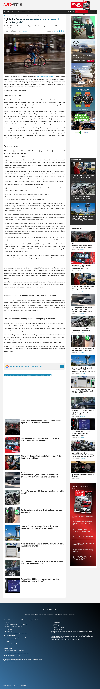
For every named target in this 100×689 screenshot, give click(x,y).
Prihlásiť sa (93, 11)
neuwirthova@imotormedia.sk (22, 653)
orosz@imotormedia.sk (17, 626)
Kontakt (37, 11)
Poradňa (36, 375)
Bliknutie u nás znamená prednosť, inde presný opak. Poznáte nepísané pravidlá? (41, 422)
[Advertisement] (34, 400)
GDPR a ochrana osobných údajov (12, 655)
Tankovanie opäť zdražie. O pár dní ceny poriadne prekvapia (83, 349)
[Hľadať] (5, 11)
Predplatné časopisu (82, 11)
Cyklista (12, 375)
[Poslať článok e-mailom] (64, 31)
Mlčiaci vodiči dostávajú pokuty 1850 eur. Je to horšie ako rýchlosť (83, 177)
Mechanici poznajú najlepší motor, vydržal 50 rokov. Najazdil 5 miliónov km (40, 439)
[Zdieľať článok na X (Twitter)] (57, 31)
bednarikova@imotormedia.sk (20, 624)
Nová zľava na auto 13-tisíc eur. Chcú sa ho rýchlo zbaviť (83, 197)
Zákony (49, 375)
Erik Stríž (23, 375)
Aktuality (14, 11)
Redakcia (25, 31)
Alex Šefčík (82, 181)
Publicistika (42, 375)
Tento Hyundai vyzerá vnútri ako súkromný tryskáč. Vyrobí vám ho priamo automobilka (39, 476)
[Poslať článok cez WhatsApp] (61, 31)
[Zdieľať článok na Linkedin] (59, 31)
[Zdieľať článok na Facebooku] (55, 31)
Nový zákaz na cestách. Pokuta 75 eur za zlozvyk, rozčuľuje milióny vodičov (42, 562)
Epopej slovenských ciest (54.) (46, 76)
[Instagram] (73, 11)
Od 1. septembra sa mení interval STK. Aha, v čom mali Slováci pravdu (82, 391)
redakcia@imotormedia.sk (20, 633)
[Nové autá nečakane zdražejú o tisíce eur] (83, 472)
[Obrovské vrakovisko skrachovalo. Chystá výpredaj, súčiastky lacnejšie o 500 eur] (83, 450)
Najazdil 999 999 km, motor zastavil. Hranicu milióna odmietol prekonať (40, 580)
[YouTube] (70, 11)
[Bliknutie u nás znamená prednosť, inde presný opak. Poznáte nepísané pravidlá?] (12, 434)
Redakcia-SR (83, 313)
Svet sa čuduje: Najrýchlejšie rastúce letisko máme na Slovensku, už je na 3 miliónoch (40, 527)
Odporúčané (31, 11)
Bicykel (6, 375)
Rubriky (9, 11)
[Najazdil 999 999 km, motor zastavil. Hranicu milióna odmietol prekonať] (12, 592)
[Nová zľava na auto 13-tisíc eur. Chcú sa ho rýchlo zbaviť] (12, 504)
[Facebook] (68, 11)
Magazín (24, 11)
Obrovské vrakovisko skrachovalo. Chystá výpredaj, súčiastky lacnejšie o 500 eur (83, 454)
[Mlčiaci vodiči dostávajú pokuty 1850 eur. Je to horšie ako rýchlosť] (12, 469)
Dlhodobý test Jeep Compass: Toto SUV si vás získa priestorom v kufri (83, 523)
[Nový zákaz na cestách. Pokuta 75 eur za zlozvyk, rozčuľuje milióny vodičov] (12, 575)
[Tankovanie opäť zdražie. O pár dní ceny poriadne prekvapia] (12, 522)
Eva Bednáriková (83, 270)
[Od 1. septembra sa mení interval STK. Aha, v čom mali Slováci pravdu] (12, 557)
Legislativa (29, 375)
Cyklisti (17, 375)
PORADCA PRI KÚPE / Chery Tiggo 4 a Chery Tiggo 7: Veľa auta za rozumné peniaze (84, 558)
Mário (81, 478)
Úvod (5, 15)
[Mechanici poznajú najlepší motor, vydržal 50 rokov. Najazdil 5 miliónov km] (12, 452)
